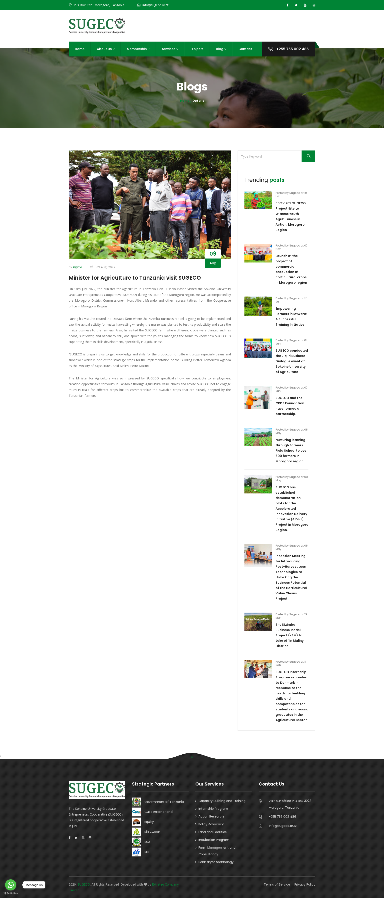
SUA (145, 842)
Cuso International (157, 812)
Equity (147, 822)
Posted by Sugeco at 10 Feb (291, 194)
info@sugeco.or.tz (155, 5)
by (75, 267)
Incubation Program (213, 840)
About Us (104, 49)
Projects (197, 49)
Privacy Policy (304, 884)
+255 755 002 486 (292, 49)
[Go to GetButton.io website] (11, 893)
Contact (245, 49)
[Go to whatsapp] (10, 884)
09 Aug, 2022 (105, 267)
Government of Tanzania (162, 802)
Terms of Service (277, 884)
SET (145, 852)
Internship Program (213, 808)
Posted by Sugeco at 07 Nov (292, 247)
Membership (137, 49)
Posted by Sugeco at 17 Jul (291, 300)
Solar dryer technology (216, 862)
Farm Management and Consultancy (217, 850)
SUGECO (84, 884)
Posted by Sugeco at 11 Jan (291, 663)
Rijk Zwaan (150, 832)
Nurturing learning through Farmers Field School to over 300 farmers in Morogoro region (292, 450)
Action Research (211, 816)
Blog (219, 49)
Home (79, 49)
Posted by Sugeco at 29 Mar (292, 616)
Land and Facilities (212, 832)
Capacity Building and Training (222, 801)
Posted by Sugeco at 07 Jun (292, 342)
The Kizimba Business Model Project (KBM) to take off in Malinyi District (290, 635)
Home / (186, 100)
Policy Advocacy (211, 824)
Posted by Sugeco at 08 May (292, 431)
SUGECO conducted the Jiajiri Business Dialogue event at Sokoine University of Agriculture (292, 361)
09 (213, 253)
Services (168, 49)
